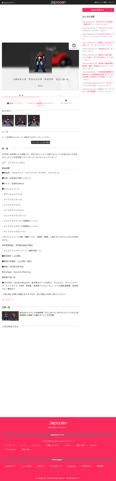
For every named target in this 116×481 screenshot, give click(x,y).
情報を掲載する (97, 10)
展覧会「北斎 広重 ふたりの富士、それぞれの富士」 (97, 56)
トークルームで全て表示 (41, 142)
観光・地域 (80, 445)
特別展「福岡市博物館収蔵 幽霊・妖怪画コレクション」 (97, 64)
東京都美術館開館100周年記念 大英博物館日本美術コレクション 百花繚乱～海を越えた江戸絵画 (99, 74)
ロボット (41, 105)
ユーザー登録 (26, 466)
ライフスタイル (11, 449)
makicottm (86, 89)
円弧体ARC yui (104, 48)
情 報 (21, 95)
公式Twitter (72, 466)
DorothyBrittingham (90, 83)
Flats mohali (87, 28)
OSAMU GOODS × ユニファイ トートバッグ (98, 35)
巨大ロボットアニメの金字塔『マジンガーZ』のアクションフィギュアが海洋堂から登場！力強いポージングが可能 (49, 314)
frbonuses (86, 22)
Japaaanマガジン (9, 2)
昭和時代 (40, 103)
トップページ (10, 445)
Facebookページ (55, 466)
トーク (60, 95)
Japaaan (58, 2)
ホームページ (66, 103)
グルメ (68, 445)
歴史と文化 (26, 449)
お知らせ (41, 466)
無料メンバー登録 (100, 2)
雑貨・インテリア (16, 103)
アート (23, 445)
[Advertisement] (40, 24)
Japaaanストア (11, 466)
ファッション (36, 445)
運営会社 (100, 466)
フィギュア (32, 103)
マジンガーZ (48, 103)
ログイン (111, 2)
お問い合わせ (86, 466)
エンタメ (94, 445)
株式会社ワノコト (75, 478)
